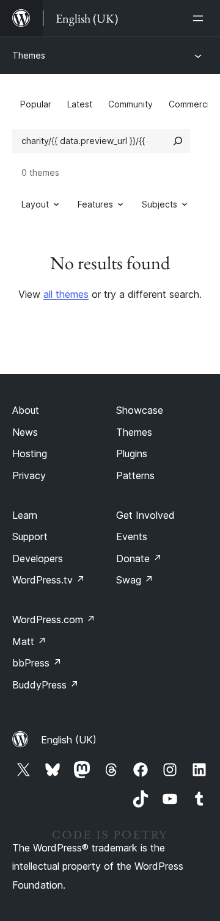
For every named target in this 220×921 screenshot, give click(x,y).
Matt (29, 641)
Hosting (29, 453)
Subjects (159, 204)
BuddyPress (45, 685)
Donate (139, 558)
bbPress (37, 663)
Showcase (139, 410)
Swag (134, 580)
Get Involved (145, 515)
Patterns (135, 475)
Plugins (131, 453)
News (25, 432)
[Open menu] (200, 18)
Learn (24, 515)
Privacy (29, 475)
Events (131, 536)
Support (30, 536)
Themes (28, 55)
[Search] (178, 141)
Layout (35, 204)
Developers (37, 558)
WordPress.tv (48, 580)
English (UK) (69, 740)
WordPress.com (53, 619)
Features (95, 204)
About (25, 410)
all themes (66, 294)
